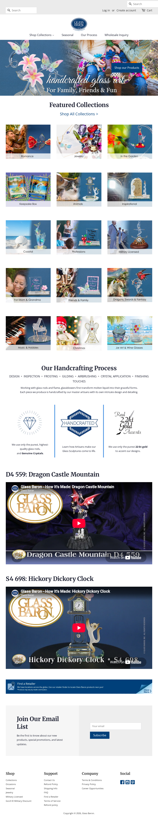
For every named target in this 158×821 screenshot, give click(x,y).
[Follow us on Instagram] (127, 782)
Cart (149, 10)
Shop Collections (40, 35)
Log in (106, 10)
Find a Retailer (51, 796)
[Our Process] (30, 422)
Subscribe (99, 735)
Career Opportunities (92, 788)
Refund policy (51, 804)
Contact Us (49, 780)
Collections (11, 780)
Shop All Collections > (79, 113)
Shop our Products (126, 68)
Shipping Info (50, 788)
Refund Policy (51, 784)
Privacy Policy (89, 784)
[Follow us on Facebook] (122, 782)
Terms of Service (52, 800)
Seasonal (67, 35)
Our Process (89, 35)
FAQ (46, 792)
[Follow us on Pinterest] (132, 782)
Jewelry (9, 792)
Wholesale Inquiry (117, 35)
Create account (126, 10)
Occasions (11, 784)
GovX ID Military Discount (18, 800)
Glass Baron (88, 813)
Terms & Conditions (92, 780)
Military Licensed (14, 796)
